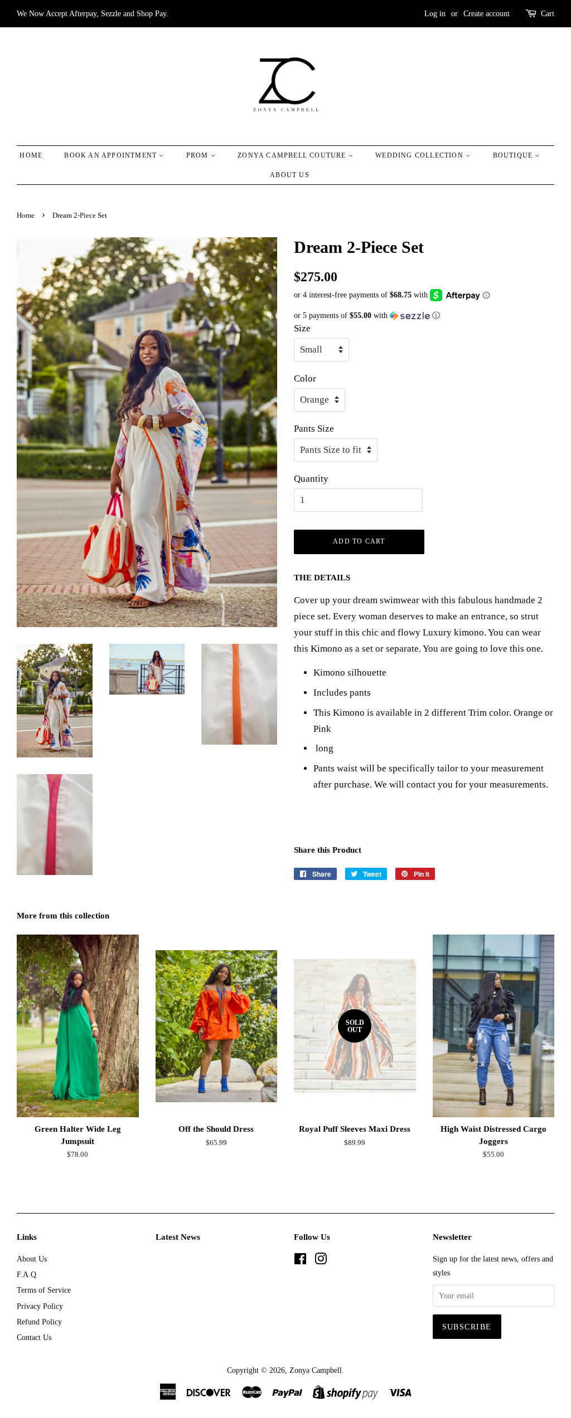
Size (302, 328)
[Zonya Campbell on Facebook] (300, 1260)
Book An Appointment (111, 155)
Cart (547, 13)
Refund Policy (39, 1321)
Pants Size (314, 428)
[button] (424, 316)
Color (305, 378)
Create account (486, 13)
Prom (198, 155)
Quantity (311, 478)
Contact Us (34, 1337)
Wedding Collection (420, 155)
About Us (289, 175)
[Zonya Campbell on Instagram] (320, 1260)
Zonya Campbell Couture (293, 155)
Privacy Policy (40, 1306)
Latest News (178, 1237)
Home (31, 155)
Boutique (514, 155)
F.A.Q (26, 1274)
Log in (435, 13)
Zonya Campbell (315, 1370)
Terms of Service (44, 1289)
